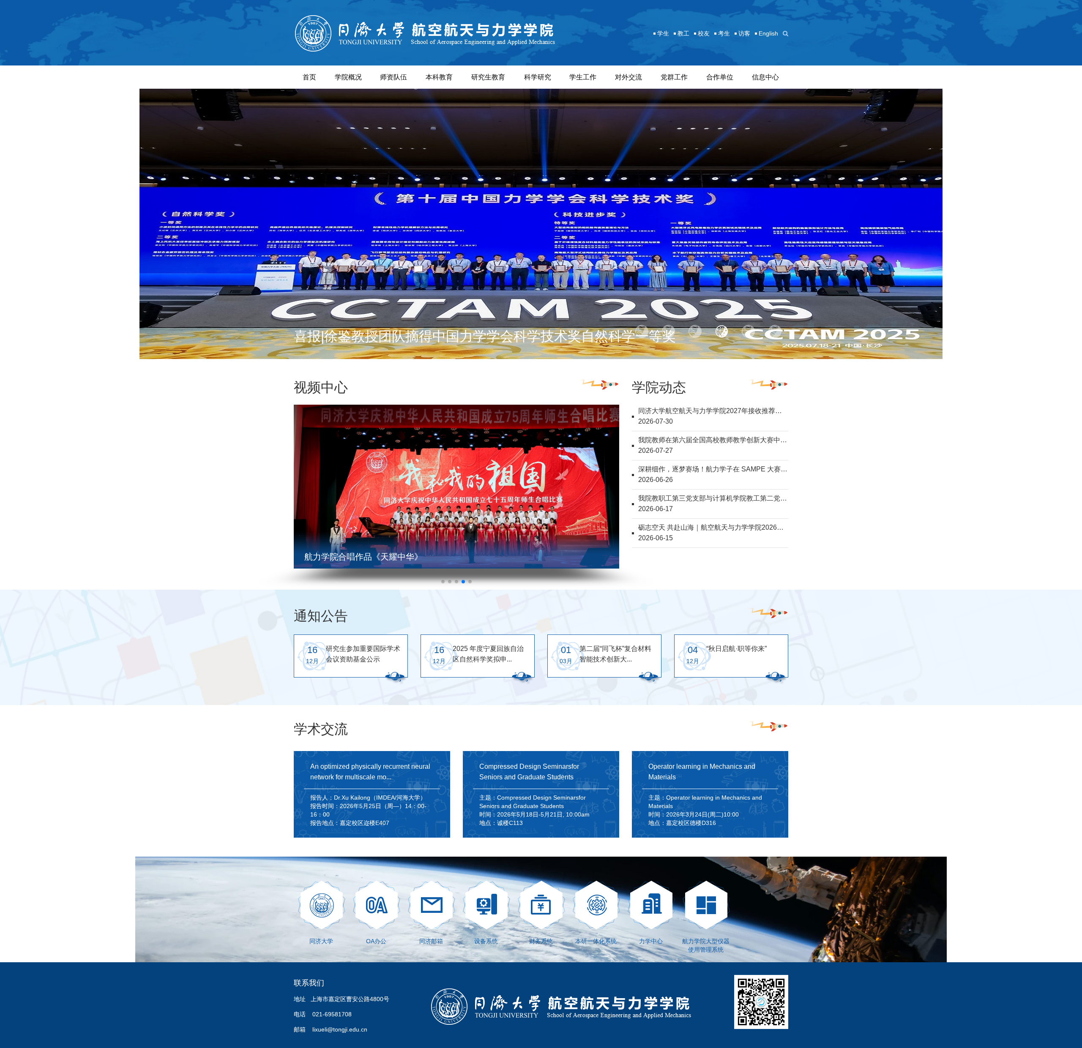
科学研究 (537, 77)
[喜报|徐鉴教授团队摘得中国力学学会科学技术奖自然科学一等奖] (541, 223)
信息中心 (765, 77)
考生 (724, 33)
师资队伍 (393, 77)
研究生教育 (488, 77)
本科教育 (439, 77)
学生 (663, 33)
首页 (309, 77)
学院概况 (348, 77)
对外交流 (628, 77)
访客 (744, 33)
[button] (642, 331)
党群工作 (674, 77)
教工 (683, 33)
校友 (704, 33)
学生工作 (582, 77)
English (768, 33)
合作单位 (719, 77)
